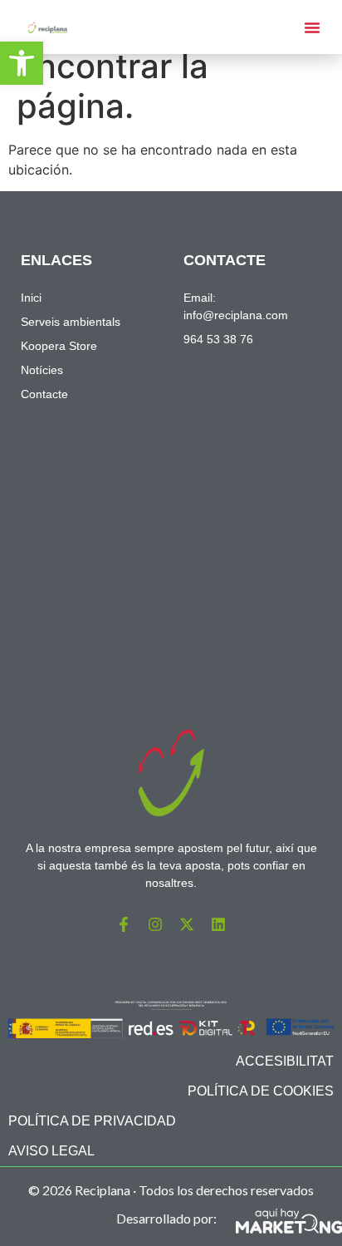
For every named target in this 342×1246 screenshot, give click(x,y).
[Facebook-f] (123, 924)
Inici (31, 297)
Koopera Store (59, 345)
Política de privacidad (92, 1121)
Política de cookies (261, 1091)
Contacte (44, 394)
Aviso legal (51, 1151)
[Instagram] (155, 924)
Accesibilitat (285, 1061)
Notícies (42, 370)
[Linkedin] (218, 924)
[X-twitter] (186, 924)
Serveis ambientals (70, 321)
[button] (21, 63)
